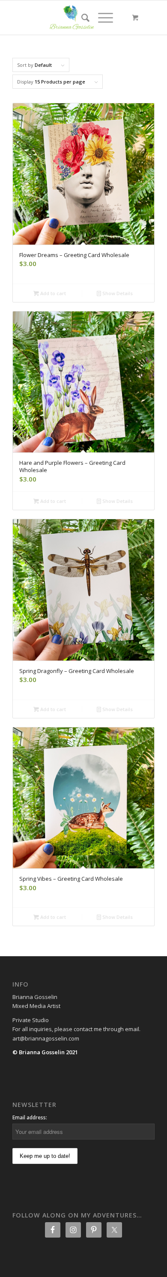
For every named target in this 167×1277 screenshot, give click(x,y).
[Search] (81, 17)
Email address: (29, 1117)
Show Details (117, 293)
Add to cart (52, 293)
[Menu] (101, 17)
